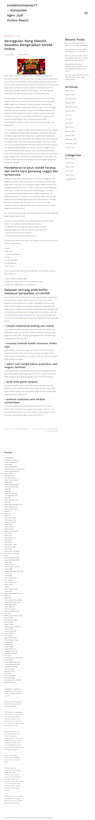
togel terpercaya (10, 682)
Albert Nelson (23, 54)
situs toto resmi (10, 609)
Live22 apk (8, 573)
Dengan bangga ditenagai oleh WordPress (19, 817)
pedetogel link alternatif (12, 680)
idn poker (7, 613)
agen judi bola (9, 671)
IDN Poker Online (10, 578)
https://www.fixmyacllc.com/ (14, 469)
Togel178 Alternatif (11, 493)
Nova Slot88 (8, 618)
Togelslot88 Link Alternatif (13, 571)
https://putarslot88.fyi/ (12, 627)
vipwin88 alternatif (11, 487)
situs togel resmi (10, 604)
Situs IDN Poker (10, 522)
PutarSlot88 (8, 642)
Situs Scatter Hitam (11, 640)
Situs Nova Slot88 (10, 620)
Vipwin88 (7, 491)
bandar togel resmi (11, 509)
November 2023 (71, 99)
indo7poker (8, 540)
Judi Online (69, 163)
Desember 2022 (70, 139)
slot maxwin (8, 580)
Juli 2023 (68, 115)
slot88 (6, 587)
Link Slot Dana (9, 478)
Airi (41, 817)
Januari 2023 (70, 135)
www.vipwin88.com (11, 462)
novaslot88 (8, 464)
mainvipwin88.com (11, 500)
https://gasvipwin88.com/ (13, 504)
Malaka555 (8, 482)
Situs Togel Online (10, 507)
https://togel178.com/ (11, 611)
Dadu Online (8, 527)
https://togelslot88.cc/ (12, 484)
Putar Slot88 (8, 624)
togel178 (7, 511)
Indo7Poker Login (10, 544)
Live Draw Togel (10, 547)
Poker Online (69, 167)
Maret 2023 (69, 127)
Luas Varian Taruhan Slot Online (15, 429)
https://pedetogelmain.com (14, 593)
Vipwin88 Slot (9, 458)
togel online (8, 584)
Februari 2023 (70, 131)
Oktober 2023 (70, 103)
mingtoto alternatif (11, 651)
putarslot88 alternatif (12, 558)
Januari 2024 (70, 95)
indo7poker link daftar (12, 551)
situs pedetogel (9, 675)
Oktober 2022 (70, 147)
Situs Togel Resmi (10, 582)
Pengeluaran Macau (11, 460)
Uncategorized (70, 179)
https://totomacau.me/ (12, 602)
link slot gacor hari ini (12, 567)
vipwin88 (7, 498)
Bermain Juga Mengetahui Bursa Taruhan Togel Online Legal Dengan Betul (77, 77)
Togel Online (69, 175)
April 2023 (68, 123)
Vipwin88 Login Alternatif (13, 658)
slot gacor (7, 673)
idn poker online (10, 518)
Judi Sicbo (8, 533)
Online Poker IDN (10, 520)
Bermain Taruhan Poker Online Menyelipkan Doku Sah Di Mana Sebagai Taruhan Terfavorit (76, 58)
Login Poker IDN (10, 649)
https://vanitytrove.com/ (27, 315)
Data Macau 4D (9, 538)
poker (6, 555)
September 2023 (71, 107)
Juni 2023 (68, 119)
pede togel (8, 535)
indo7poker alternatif (11, 553)
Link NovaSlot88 (10, 631)
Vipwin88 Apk (9, 476)
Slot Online (9, 54)
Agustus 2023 (70, 111)
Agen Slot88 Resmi (11, 638)
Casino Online (70, 159)
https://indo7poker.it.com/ (13, 615)
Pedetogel (7, 689)
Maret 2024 (69, 90)
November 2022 (71, 143)
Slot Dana (7, 655)
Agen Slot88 (8, 473)
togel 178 (7, 595)
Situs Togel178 (9, 607)
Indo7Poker (8, 524)
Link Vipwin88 (9, 669)
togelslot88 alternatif (11, 560)
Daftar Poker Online (11, 480)
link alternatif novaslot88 (13, 600)
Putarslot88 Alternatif (12, 662)
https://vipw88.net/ (11, 467)
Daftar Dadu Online (11, 531)
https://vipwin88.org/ (11, 471)
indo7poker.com (10, 564)
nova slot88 (8, 569)
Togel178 (7, 489)
